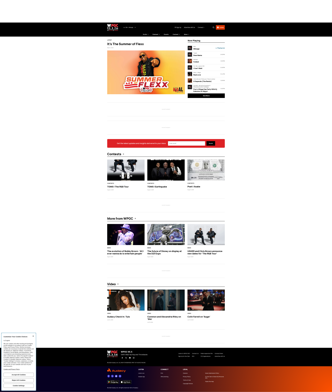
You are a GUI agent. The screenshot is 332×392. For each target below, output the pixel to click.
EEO (193, 356)
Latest (109, 40)
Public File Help (209, 381)
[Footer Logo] (121, 370)
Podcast (155, 34)
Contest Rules (219, 353)
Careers (185, 373)
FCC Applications (205, 356)
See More (206, 96)
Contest (175, 34)
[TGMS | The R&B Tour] (126, 170)
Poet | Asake (193, 186)
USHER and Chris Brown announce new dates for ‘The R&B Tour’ (204, 252)
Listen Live (141, 373)
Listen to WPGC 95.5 (184, 353)
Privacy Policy (186, 376)
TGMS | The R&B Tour (118, 186)
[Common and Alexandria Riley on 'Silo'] (166, 300)
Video (111, 284)
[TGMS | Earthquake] (166, 170)
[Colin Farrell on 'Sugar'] (206, 300)
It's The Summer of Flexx (125, 44)
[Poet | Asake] (206, 170)
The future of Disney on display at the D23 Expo (164, 252)
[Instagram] (133, 357)
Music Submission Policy (212, 373)
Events (166, 34)
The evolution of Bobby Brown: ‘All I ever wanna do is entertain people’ (125, 252)
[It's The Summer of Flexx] (146, 72)
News (109, 248)
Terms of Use (187, 380)
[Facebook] (122, 357)
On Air (145, 34)
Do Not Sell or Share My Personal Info (214, 377)
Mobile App (141, 376)
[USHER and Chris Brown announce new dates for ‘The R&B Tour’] (206, 234)
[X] (126, 357)
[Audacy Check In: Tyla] (126, 300)
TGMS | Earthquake (157, 186)
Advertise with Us (189, 27)
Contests (114, 154)
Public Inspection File (207, 353)
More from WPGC (120, 218)
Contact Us (195, 353)
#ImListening (164, 376)
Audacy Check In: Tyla (118, 316)
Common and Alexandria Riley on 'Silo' (164, 317)
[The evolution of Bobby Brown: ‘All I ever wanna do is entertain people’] (126, 234)
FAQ (162, 373)
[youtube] (129, 357)
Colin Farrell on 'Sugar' (198, 316)
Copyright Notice (188, 383)
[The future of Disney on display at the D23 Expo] (166, 234)
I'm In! (211, 143)
